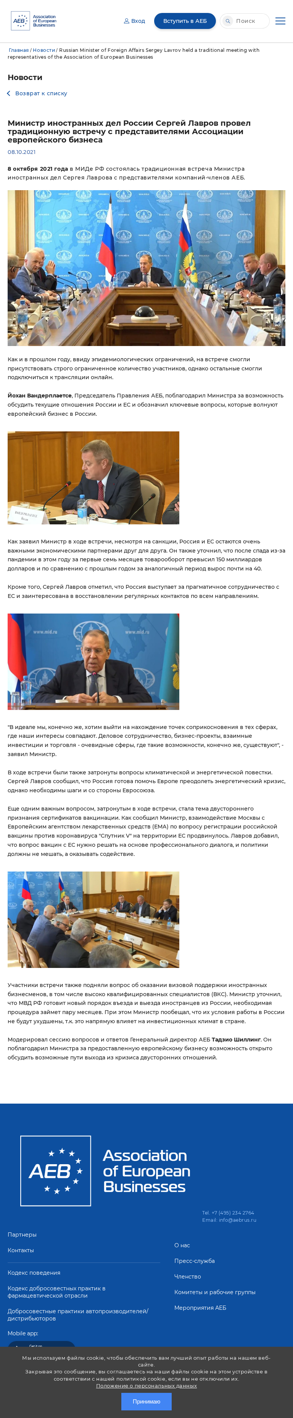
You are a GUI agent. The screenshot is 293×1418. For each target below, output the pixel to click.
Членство (187, 1276)
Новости (44, 50)
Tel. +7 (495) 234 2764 (228, 1213)
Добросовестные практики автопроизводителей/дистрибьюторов (78, 1315)
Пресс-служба (194, 1261)
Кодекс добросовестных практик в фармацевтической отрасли (57, 1292)
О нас (182, 1245)
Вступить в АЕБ (185, 21)
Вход (138, 21)
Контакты (21, 1250)
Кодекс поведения (34, 1272)
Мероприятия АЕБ (200, 1307)
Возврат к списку (41, 93)
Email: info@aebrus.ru (229, 1220)
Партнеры (22, 1234)
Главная (19, 50)
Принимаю (146, 1401)
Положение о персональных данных (146, 1386)
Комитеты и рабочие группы (215, 1292)
